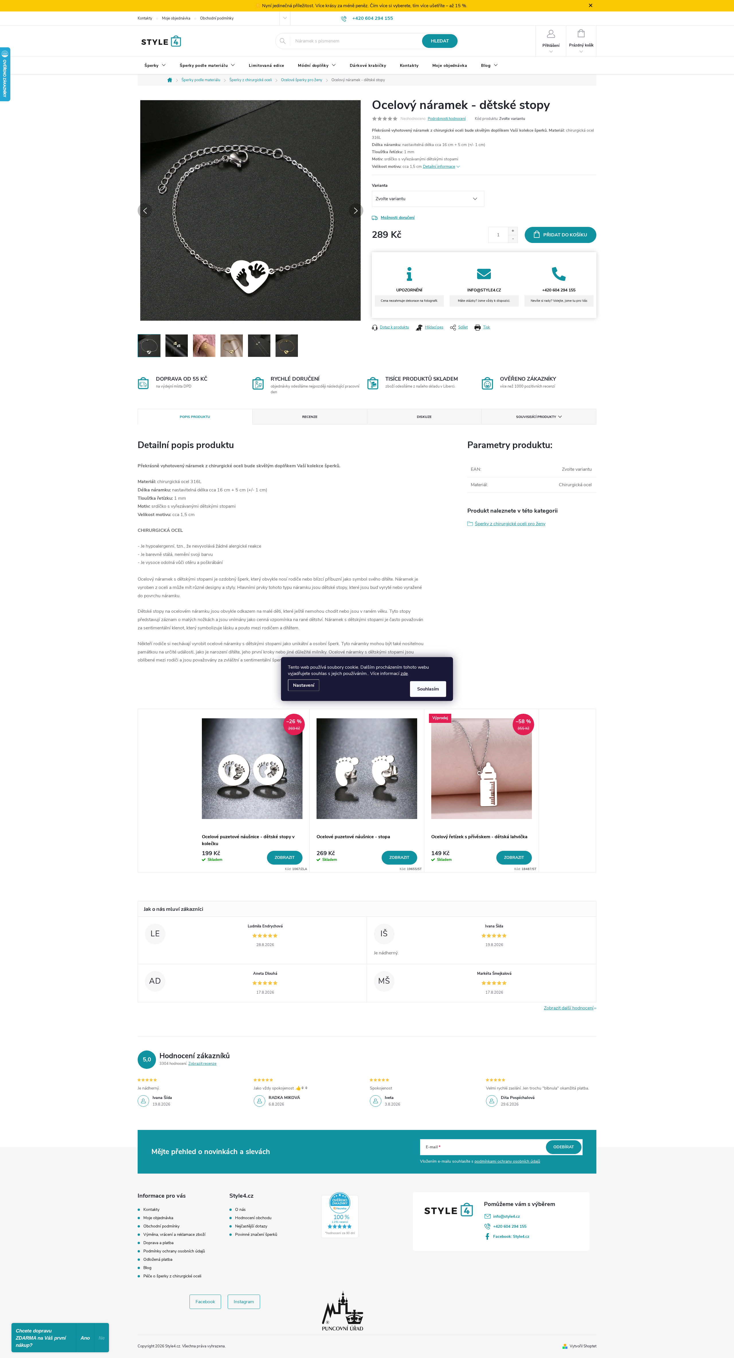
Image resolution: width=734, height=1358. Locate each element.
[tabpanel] (252, 790)
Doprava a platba (158, 1243)
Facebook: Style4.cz (511, 1236)
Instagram (244, 1302)
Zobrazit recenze (202, 1063)
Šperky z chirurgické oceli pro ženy (510, 524)
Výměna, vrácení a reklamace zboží (174, 1234)
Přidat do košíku (565, 235)
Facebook (205, 1302)
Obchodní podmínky (217, 18)
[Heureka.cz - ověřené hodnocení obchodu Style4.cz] (339, 1215)
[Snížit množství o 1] (513, 239)
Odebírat (563, 1147)
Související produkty (536, 417)
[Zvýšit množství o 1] (513, 231)
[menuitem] (155, 66)
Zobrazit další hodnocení (569, 1008)
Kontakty (145, 18)
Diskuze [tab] (424, 417)
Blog (147, 1268)
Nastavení (303, 685)
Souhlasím (428, 689)
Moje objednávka (176, 18)
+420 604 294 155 (509, 1226)
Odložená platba (157, 1259)
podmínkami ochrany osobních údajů (507, 1161)
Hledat (440, 41)
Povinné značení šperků (256, 1234)
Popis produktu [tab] (195, 417)
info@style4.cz (506, 1216)
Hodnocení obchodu (253, 1218)
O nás (240, 1209)
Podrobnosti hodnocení (447, 118)
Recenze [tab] (309, 417)
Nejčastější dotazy (251, 1226)
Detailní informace (439, 166)
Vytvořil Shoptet (583, 1346)
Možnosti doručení (398, 217)
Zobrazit (285, 857)
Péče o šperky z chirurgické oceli (172, 1276)
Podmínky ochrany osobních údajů (174, 1251)
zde (404, 673)
